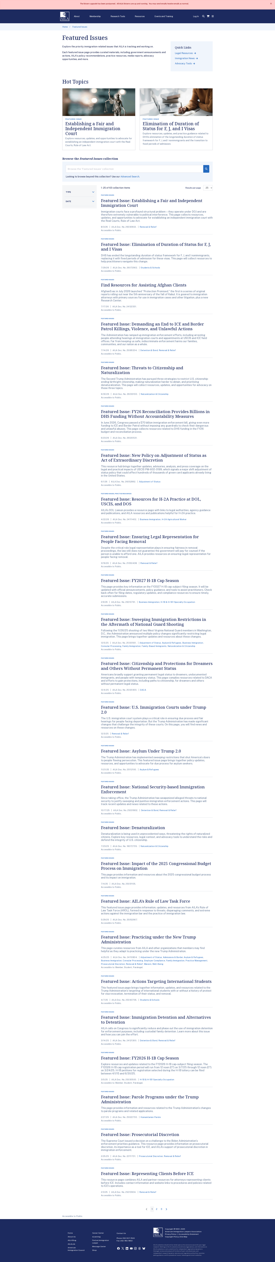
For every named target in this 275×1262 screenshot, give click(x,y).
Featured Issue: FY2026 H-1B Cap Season (140, 1058)
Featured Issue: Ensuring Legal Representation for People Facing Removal (150, 539)
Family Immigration (131, 646)
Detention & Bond (149, 350)
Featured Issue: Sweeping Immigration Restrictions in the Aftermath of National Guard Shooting (153, 622)
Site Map (183, 1237)
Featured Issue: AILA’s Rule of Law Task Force (145, 901)
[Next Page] (166, 1209)
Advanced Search (129, 176)
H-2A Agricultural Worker (174, 519)
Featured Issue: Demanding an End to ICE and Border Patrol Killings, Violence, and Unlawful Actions (152, 326)
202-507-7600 (129, 1238)
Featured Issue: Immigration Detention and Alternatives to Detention (156, 1019)
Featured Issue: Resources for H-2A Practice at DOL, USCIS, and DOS (151, 501)
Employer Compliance (154, 960)
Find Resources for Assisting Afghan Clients (143, 285)
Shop (94, 1250)
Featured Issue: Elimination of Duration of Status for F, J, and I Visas (156, 247)
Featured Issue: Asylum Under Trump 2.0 (141, 751)
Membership (95, 16)
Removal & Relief (148, 227)
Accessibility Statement (188, 1234)
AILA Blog (72, 1240)
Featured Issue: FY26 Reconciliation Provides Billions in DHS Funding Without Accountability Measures (155, 414)
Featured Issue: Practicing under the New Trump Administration (148, 939)
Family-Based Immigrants (154, 646)
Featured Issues (79, 27)
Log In (196, 16)
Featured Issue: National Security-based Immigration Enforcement (153, 789)
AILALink (71, 1244)
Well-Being (157, 964)
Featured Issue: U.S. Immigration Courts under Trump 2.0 (153, 709)
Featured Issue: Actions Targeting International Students (156, 981)
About (77, 16)
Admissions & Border (173, 957)
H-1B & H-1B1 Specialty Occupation (178, 602)
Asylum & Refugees (171, 643)
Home (65, 27)
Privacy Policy (170, 1234)
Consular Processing (111, 646)
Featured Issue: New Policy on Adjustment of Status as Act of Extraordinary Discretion (153, 458)
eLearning (96, 1237)
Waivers (148, 964)
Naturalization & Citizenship (154, 394)
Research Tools (118, 16)
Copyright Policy (172, 1237)
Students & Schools (150, 268)
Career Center (98, 1233)
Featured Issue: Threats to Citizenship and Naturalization (142, 370)
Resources (140, 16)
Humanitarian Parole (151, 1117)
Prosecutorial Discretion (113, 964)
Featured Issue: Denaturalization (133, 827)
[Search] (206, 169)
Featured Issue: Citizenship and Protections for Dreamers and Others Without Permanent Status (157, 666)
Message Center (99, 1246)
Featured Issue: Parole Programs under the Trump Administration (150, 1099)
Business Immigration (150, 519)
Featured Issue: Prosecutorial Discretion (140, 1134)
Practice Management (196, 960)
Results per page (193, 188)
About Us (72, 1237)
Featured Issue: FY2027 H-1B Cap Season (140, 580)
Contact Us (121, 1233)
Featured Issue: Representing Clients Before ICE (147, 1173)
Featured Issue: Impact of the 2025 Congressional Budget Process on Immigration (156, 866)
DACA (143, 690)
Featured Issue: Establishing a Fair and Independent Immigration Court (151, 203)
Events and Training (164, 16)
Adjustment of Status (149, 482)
